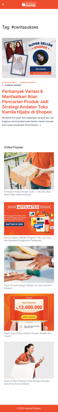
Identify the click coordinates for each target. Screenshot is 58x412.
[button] (3, 4)
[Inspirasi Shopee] (29, 4)
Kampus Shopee (28, 82)
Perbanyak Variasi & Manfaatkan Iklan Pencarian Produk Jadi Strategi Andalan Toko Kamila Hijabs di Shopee (27, 102)
